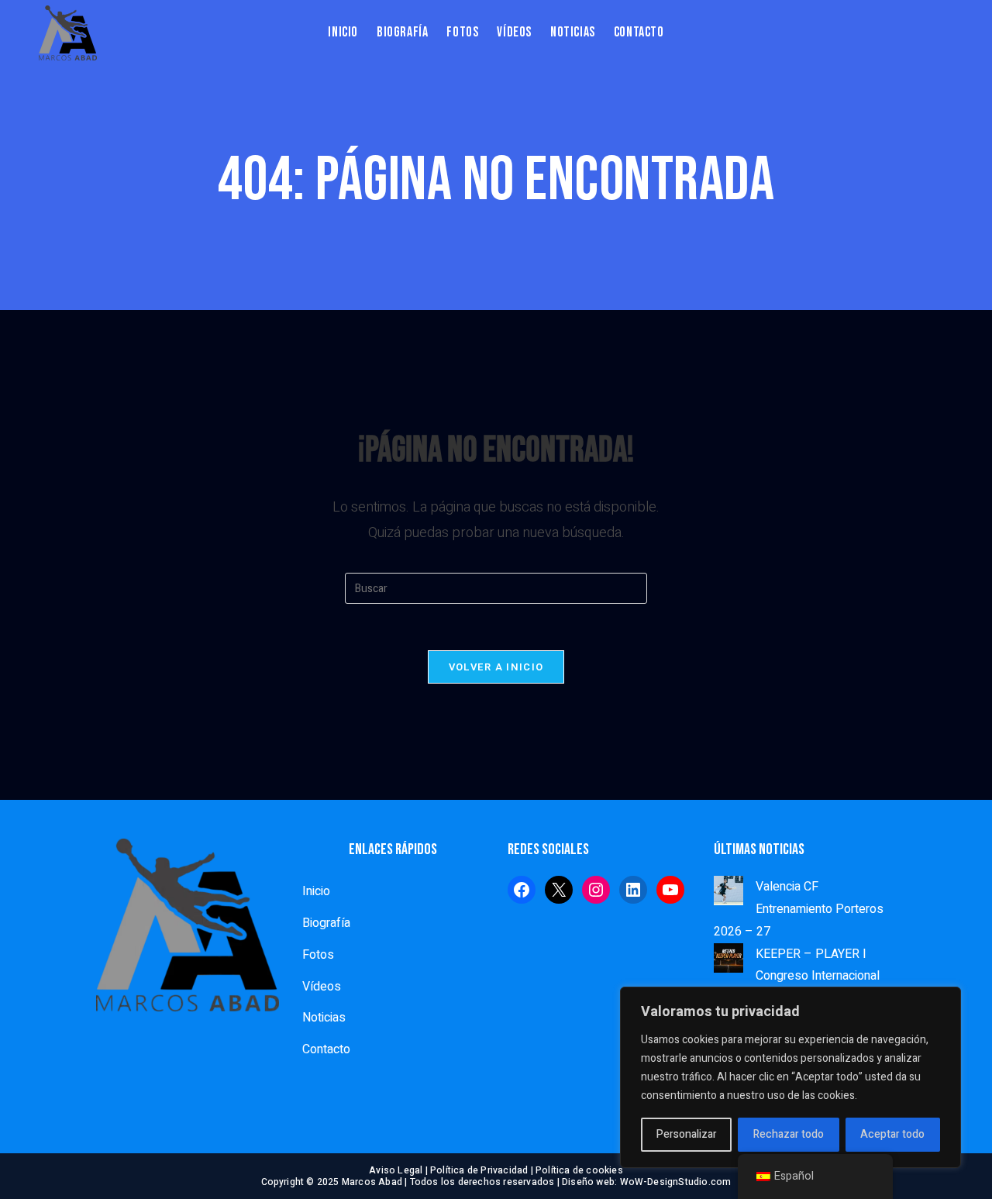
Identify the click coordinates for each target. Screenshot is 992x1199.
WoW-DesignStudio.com (676, 1182)
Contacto (326, 1049)
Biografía (326, 923)
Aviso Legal (395, 1170)
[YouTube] (670, 890)
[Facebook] (522, 890)
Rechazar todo (788, 1134)
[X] (559, 890)
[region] (790, 1077)
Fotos (318, 955)
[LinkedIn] (633, 890)
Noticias (324, 1017)
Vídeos (321, 986)
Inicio (316, 891)
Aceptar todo (892, 1134)
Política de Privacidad (479, 1170)
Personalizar (686, 1134)
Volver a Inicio (496, 667)
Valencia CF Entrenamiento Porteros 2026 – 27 (799, 909)
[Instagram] (596, 890)
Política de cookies (579, 1170)
